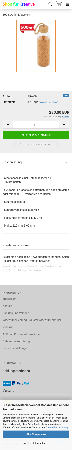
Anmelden (34, 270)
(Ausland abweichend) (48, 102)
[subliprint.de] (17, 4)
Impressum (9, 298)
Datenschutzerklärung (57, 427)
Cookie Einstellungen (15, 348)
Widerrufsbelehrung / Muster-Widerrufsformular (32, 320)
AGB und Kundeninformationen (22, 334)
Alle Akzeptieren (36, 434)
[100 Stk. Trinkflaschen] (36, 45)
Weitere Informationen (36, 443)
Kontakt (7, 306)
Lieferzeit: (9, 102)
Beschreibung (12, 162)
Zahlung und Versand (16, 313)
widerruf (8, 327)
